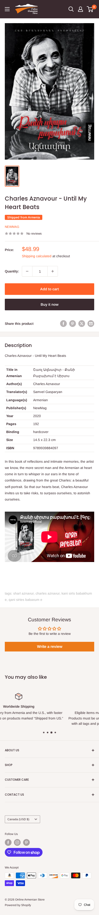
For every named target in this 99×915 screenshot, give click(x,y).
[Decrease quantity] (27, 271)
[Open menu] (7, 9)
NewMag (12, 227)
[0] (90, 9)
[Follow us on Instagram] (17, 842)
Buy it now (49, 304)
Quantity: (12, 271)
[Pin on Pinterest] (72, 323)
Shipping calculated (36, 256)
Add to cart (49, 289)
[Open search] (71, 9)
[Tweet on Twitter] (81, 323)
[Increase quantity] (53, 271)
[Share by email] (90, 323)
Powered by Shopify (18, 905)
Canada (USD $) (18, 819)
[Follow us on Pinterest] (26, 842)
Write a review (49, 646)
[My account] (80, 9)
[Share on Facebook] (63, 323)
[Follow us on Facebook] (8, 842)
